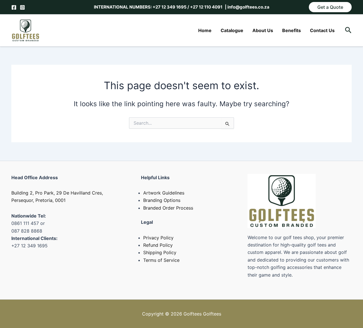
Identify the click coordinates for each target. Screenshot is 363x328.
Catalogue (232, 30)
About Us (262, 30)
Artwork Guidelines (163, 193)
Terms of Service (161, 260)
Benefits (291, 30)
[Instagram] (22, 7)
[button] (330, 7)
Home (205, 30)
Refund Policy (158, 245)
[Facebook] (13, 7)
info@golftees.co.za (248, 7)
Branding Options (161, 200)
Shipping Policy (159, 252)
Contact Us (322, 30)
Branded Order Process (168, 208)
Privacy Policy (158, 238)
